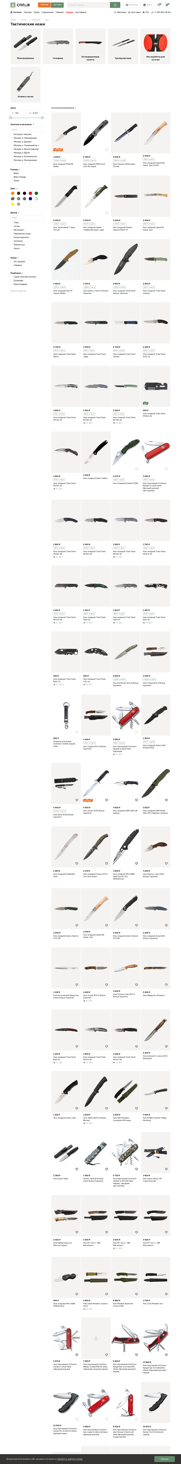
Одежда (28, 12)
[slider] (10, 117)
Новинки (60, 12)
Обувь (37, 12)
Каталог (17, 12)
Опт (147, 12)
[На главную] (20, 5)
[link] (66, 132)
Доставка (136, 12)
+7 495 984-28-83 (162, 12)
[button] (158, 5)
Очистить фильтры (18, 291)
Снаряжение (47, 12)
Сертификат (81, 12)
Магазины (121, 12)
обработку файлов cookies (70, 1459)
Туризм (44, 5)
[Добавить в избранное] (77, 149)
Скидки (69, 12)
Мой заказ (133, 5)
